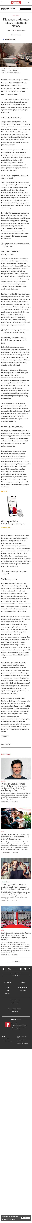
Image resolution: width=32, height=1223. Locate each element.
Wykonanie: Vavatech (21, 1039)
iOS (12, 1023)
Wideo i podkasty (22, 987)
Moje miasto (16, 15)
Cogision (22, 1036)
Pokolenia (23, 990)
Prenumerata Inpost (16, 973)
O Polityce (15, 1011)
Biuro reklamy (15, 1002)
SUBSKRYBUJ (25, 9)
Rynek (7, 990)
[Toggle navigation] (2, 2)
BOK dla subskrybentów (14, 1008)
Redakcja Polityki (15, 1000)
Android (16, 1023)
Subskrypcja (16, 975)
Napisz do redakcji (15, 1006)
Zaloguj (28, 2)
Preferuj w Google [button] (9, 39)
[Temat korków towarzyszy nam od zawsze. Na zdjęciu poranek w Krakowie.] (16, 55)
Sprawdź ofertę (5, 527)
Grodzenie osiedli (11, 187)
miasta (5, 736)
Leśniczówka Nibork (7, 1041)
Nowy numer (7, 982)
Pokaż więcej (16, 961)
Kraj (7, 985)
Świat (7, 987)
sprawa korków (6, 124)
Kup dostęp (25, 1218)
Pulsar (3, 1036)
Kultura (7, 993)
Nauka (23, 982)
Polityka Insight (6, 1038)
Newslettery (22, 985)
